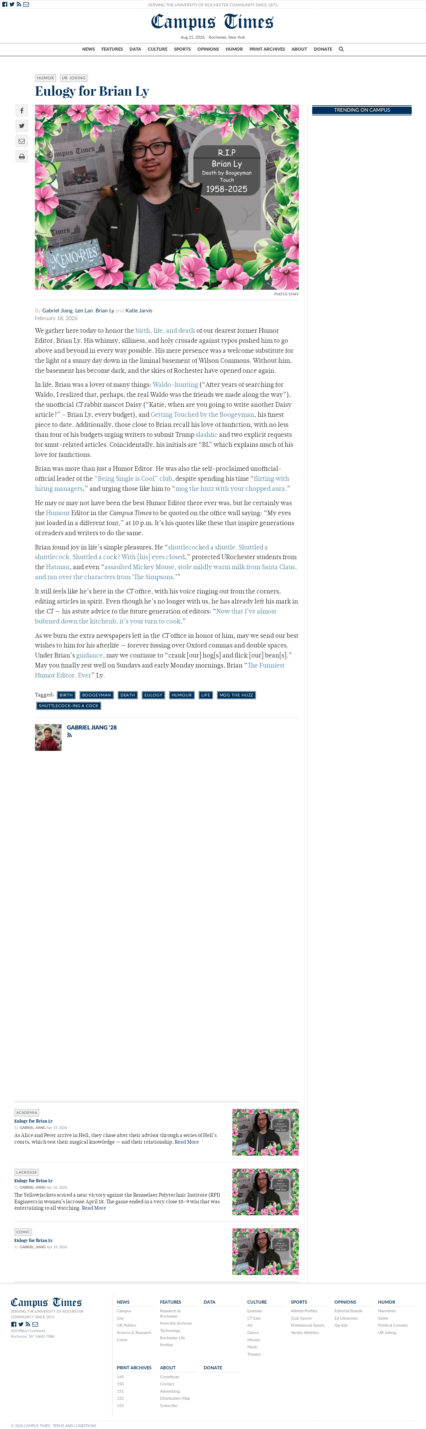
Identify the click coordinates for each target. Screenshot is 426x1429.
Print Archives (267, 49)
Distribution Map (175, 1398)
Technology (170, 1331)
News (88, 49)
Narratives (387, 1311)
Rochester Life (172, 1338)
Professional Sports (307, 1325)
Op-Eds (341, 1325)
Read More (187, 1142)
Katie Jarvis (138, 310)
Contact (167, 1384)
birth (66, 695)
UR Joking (74, 78)
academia (26, 1113)
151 (120, 1391)
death (127, 695)
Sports (182, 49)
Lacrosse (26, 1172)
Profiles (166, 1345)
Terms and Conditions (74, 1426)
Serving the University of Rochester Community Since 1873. (213, 5)
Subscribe (168, 1406)
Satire (383, 1318)
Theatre (254, 1354)
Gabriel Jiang (57, 310)
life (205, 695)
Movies (253, 1340)
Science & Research (134, 1333)
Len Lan (84, 310)
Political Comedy (393, 1325)
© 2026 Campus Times (30, 1426)
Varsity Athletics (305, 1333)
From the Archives (176, 1323)
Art (250, 1325)
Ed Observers (346, 1318)
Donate (323, 49)
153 (120, 1406)
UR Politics (126, 1325)
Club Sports (301, 1318)
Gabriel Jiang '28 (92, 728)
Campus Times (212, 21)
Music (252, 1347)
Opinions (208, 49)
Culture (157, 49)
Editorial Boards (348, 1311)
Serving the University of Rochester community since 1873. (47, 1314)
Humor (234, 49)
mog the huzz (237, 695)
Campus (124, 1311)
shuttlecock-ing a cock (69, 706)
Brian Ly (105, 310)
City (120, 1318)
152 (120, 1398)
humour (182, 695)
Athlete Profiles (304, 1311)
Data (135, 49)
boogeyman (96, 695)
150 (120, 1384)
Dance (253, 1333)
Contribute (169, 1377)
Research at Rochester (170, 1313)
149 (120, 1377)
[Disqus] (156, 843)
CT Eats (254, 1318)
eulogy (153, 695)
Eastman (254, 1311)
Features (112, 49)
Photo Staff (286, 294)
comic (23, 1232)
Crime (122, 1340)
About (299, 49)
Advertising (170, 1391)
